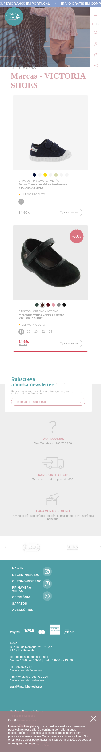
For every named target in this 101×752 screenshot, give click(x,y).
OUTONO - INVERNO (45, 311)
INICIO (15, 68)
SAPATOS (25, 181)
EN (97, 24)
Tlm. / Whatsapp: (29, 676)
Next (100, 546)
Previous (5, 546)
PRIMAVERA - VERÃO (46, 181)
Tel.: (21, 666)
